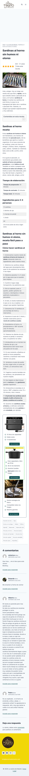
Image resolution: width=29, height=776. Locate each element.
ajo (15, 520)
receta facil (19, 534)
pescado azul (20, 527)
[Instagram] (10, 752)
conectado (21, 727)
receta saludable (17, 537)
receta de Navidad (8, 534)
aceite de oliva (7, 520)
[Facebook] (7, 752)
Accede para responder (10, 570)
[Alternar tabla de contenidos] (23, 119)
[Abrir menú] (25, 4)
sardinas (14, 540)
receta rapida (7, 537)
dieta (16, 524)
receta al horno (7, 530)
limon (22, 524)
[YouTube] (3, 752)
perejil (5, 527)
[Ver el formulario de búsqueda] (21, 4)
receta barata (18, 530)
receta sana (6, 540)
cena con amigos (8, 524)
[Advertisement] (14, 24)
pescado (11, 527)
